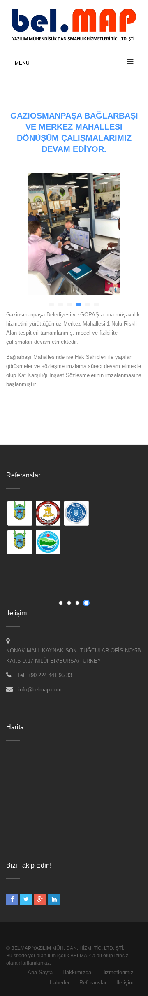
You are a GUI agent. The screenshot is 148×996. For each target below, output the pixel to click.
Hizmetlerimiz (117, 972)
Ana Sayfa (40, 972)
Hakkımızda (76, 972)
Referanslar (92, 983)
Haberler (59, 983)
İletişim (125, 983)
